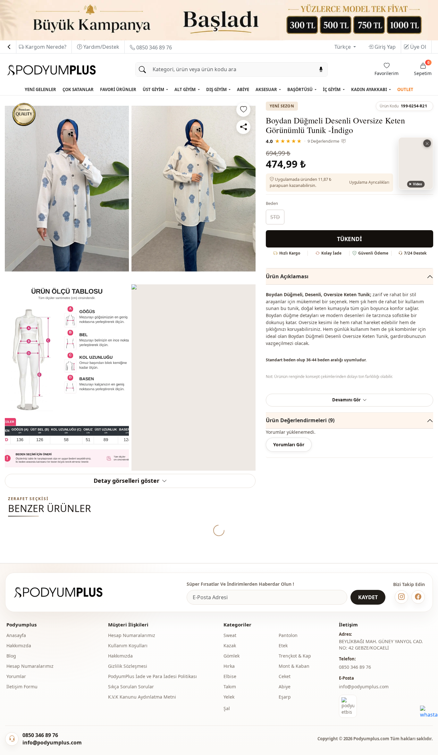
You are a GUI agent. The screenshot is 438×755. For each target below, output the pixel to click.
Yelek (228, 697)
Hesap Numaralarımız (30, 666)
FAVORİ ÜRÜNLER (118, 89)
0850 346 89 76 (153, 47)
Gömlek (231, 656)
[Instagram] (401, 597)
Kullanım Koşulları (127, 645)
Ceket (285, 676)
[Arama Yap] (142, 69)
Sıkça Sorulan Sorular (131, 687)
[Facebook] (418, 597)
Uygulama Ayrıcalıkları (369, 182)
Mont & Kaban (294, 666)
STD (275, 217)
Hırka (229, 666)
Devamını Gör (346, 400)
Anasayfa (16, 635)
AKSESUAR (267, 89)
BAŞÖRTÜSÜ (300, 89)
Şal (226, 708)
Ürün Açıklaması (287, 276)
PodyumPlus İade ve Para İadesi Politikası (152, 676)
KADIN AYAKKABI (369, 89)
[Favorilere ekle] (243, 110)
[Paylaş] (243, 127)
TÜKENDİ (349, 239)
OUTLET (405, 89)
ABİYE (243, 89)
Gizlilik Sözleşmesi (127, 666)
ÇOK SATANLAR (78, 89)
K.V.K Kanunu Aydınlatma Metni (142, 697)
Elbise (229, 676)
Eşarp (285, 697)
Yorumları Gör (288, 444)
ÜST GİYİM (154, 89)
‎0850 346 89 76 (355, 667)
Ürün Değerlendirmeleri (300, 420)
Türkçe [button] (343, 46)
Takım (229, 687)
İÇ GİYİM (332, 89)
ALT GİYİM (185, 89)
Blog (11, 656)
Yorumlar (16, 676)
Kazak (229, 645)
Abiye (285, 687)
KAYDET (368, 597)
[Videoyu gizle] (427, 143)
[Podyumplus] (64, 592)
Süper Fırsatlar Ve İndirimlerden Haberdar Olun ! (240, 584)
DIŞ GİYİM (217, 89)
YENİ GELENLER (40, 89)
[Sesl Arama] (321, 69)
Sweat (229, 635)
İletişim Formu (22, 687)
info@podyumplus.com (364, 687)
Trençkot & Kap (295, 656)
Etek (283, 645)
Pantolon (288, 635)
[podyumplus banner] (219, 19)
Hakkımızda (18, 645)
